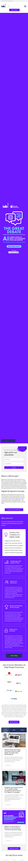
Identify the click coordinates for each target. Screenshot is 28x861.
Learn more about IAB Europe (14, 509)
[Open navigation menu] (25, 6)
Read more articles (14, 848)
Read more (8, 765)
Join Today (14, 656)
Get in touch (14, 10)
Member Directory (14, 722)
